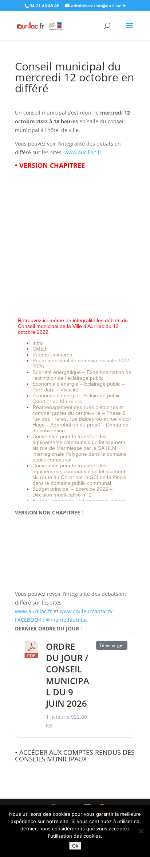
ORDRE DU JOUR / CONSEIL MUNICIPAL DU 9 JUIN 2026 (67, 674)
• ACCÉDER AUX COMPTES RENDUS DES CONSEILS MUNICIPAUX (75, 755)
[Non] (141, 831)
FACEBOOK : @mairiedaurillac (51, 619)
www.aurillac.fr (83, 152)
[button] (129, 30)
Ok (75, 846)
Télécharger (111, 645)
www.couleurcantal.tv (86, 611)
